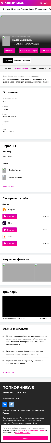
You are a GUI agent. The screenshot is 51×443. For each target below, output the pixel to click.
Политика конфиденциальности (32, 418)
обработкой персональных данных (32, 430)
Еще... (46, 82)
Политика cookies (34, 420)
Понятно (25, 438)
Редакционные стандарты (21, 423)
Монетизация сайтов (10, 418)
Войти (46, 3)
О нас (35, 423)
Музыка (5, 413)
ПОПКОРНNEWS (18, 387)
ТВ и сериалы (41, 9)
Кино (31, 9)
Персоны (15, 9)
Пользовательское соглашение (14, 420)
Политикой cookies (22, 433)
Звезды (24, 9)
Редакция (6, 423)
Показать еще (8, 187)
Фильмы (15, 36)
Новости (6, 9)
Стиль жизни (38, 410)
